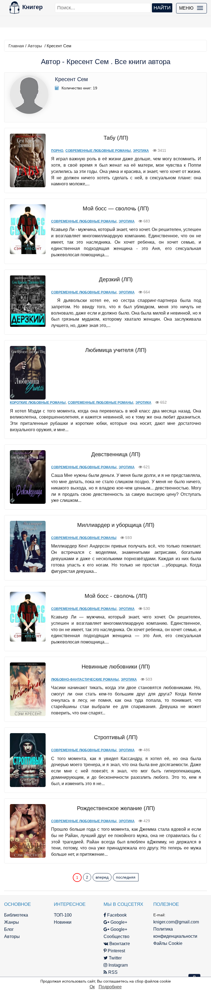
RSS (112, 972)
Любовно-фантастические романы (85, 679)
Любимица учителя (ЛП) (115, 350)
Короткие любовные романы (38, 403)
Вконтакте (119, 943)
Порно (57, 151)
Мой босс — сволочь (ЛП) (116, 208)
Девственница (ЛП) (115, 454)
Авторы (35, 45)
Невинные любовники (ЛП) (116, 667)
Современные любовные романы (98, 151)
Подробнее (110, 986)
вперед (102, 877)
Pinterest (116, 950)
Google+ (118, 922)
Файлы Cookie (167, 943)
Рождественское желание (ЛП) (116, 808)
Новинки (62, 922)
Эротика (141, 151)
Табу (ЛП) (116, 138)
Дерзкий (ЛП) (116, 279)
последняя (125, 877)
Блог (9, 929)
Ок (92, 986)
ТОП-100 (63, 915)
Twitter (115, 958)
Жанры (11, 922)
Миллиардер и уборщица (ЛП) (115, 525)
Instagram (117, 965)
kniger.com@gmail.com (176, 922)
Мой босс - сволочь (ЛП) (116, 596)
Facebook (116, 915)
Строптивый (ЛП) (116, 737)
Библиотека (16, 915)
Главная (16, 45)
